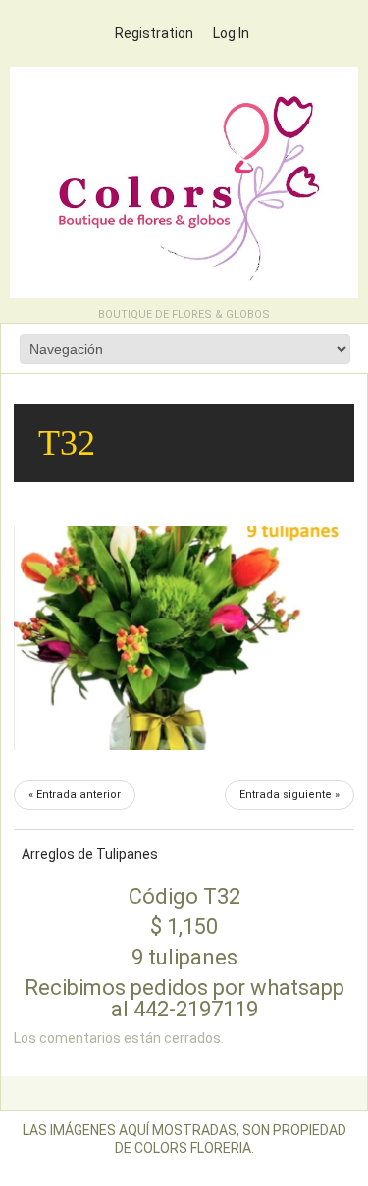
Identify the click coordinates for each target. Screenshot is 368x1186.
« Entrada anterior (74, 794)
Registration (154, 33)
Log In (231, 33)
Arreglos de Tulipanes (90, 854)
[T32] (184, 638)
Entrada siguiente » (289, 794)
